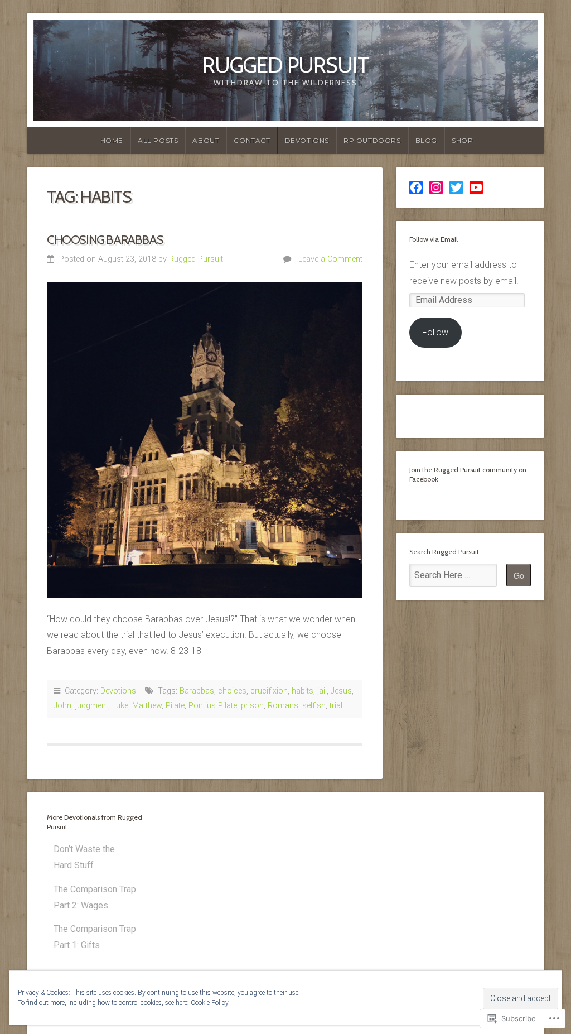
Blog (426, 140)
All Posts (158, 140)
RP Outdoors (372, 140)
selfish (314, 705)
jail (322, 691)
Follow (435, 332)
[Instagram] (436, 187)
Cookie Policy (210, 1003)
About (205, 140)
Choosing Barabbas (105, 239)
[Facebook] (416, 187)
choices (232, 691)
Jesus (341, 691)
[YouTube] (476, 187)
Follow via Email (433, 239)
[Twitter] (456, 187)
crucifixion (269, 691)
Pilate (175, 705)
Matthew (147, 705)
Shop (462, 140)
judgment (91, 705)
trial (336, 705)
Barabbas (197, 691)
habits (302, 691)
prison (252, 705)
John (62, 705)
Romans (283, 705)
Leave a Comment (330, 259)
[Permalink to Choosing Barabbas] (204, 440)
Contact (252, 140)
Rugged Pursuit (285, 65)
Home (111, 140)
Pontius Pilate (212, 705)
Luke (120, 705)
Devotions (307, 140)
